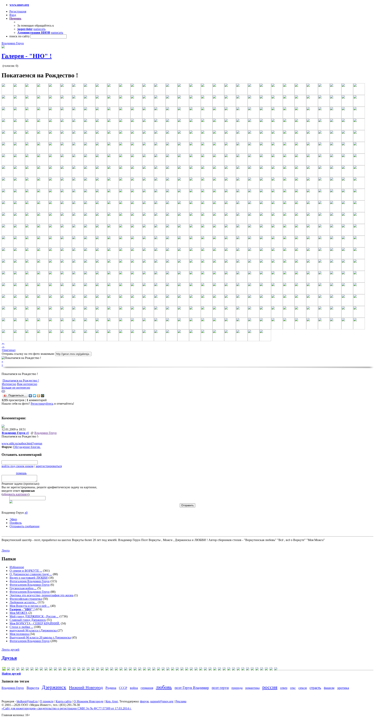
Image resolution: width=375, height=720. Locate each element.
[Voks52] (140, 669)
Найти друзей (11, 673)
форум (144, 701)
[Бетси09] (172, 669)
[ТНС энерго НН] (252, 669)
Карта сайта (63, 701)
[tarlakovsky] (130, 669)
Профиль (16, 522)
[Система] (243, 669)
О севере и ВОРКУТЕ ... (26, 570)
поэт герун (220, 688)
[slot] (121, 669)
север (283, 688)
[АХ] (168, 669)
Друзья (9, 657)
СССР (123, 688)
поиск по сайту (19, 36)
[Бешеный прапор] (177, 669)
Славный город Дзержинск (28, 620)
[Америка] (163, 669)
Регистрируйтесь (42, 403)
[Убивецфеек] (257, 669)
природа (237, 688)
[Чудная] (276, 669)
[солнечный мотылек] (247, 669)
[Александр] (158, 669)
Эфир (13, 519)
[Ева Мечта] (196, 669)
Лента (6, 550)
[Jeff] (79, 669)
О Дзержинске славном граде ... (31, 574)
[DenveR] (18, 669)
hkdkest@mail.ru (27, 701)
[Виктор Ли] (186, 669)
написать (39, 29)
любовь (164, 687)
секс (293, 688)
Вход (12, 15)
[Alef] (8, 669)
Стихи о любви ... (21, 627)
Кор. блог (111, 701)
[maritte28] (97, 669)
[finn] (46, 669)
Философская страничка (26, 598)
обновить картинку (15, 494)
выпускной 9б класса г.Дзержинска (33, 630)
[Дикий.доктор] (191, 669)
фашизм (329, 688)
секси (302, 688)
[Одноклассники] (39, 395)
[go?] (55, 669)
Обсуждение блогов (26, 447)
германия (147, 688)
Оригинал (8, 350)
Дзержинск (54, 687)
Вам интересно (27, 384)
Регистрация (17, 11)
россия (269, 687)
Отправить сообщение (24, 526)
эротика (343, 688)
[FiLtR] (41, 669)
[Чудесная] (271, 669)
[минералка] (224, 669)
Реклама (180, 701)
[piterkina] (116, 669)
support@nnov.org (161, 701)
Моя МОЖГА (19, 612)
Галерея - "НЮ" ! (27, 55)
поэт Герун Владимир (192, 688)
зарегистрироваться (49, 466)
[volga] (144, 669)
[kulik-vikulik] (93, 669)
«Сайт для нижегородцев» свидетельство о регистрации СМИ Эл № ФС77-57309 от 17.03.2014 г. (66, 708)
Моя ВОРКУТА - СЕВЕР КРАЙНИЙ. (35, 623)
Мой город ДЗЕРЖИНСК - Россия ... (34, 616)
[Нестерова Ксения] (233, 669)
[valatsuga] (135, 669)
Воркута (33, 688)
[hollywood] (60, 669)
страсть (315, 688)
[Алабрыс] (154, 669)
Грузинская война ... (23, 588)
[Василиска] (182, 669)
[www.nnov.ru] (149, 669)
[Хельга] (266, 669)
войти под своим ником (17, 466)
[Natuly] (107, 669)
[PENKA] (111, 669)
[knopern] (88, 669)
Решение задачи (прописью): (21, 483)
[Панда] (238, 669)
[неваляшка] (229, 669)
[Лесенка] (215, 669)
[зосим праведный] (201, 669)
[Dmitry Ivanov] (22, 669)
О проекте (47, 701)
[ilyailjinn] (69, 669)
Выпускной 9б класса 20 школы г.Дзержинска (40, 637)
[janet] (74, 669)
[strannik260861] (126, 669)
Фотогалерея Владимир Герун (30, 581)
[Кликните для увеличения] (3, 47)
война (134, 688)
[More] (102, 669)
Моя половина (20, 634)
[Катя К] (205, 669)
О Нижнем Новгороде (88, 701)
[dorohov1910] (27, 669)
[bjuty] (13, 669)
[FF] (36, 669)
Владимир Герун (13, 43)
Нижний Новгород (86, 687)
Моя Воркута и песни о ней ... (30, 605)
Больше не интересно (16, 387)
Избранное (17, 567)
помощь (21, 473)
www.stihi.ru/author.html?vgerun (22, 443)
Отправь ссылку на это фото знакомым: (28, 353)
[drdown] (32, 669)
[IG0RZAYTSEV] (65, 669)
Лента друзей (10, 649)
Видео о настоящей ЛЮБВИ (29, 577)
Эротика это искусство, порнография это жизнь (41, 595)
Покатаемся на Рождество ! (21, 380)
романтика (252, 688)
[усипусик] (261, 669)
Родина (110, 688)
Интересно (9, 384)
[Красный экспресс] (210, 669)
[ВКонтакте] (30, 395)
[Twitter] (34, 395)
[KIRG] (83, 669)
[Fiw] (51, 669)
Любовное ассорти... (23, 602)
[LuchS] (4, 669)
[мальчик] (219, 669)
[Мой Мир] (43, 395)
